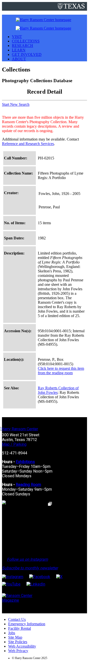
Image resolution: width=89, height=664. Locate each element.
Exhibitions (25, 461)
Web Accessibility (22, 646)
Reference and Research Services (28, 144)
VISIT (17, 37)
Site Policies (17, 642)
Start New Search (15, 104)
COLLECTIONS (26, 41)
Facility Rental (19, 628)
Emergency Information (26, 624)
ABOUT (19, 59)
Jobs (11, 633)
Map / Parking (14, 444)
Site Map (15, 637)
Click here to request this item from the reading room (61, 370)
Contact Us (17, 619)
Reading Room (28, 484)
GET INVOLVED (27, 54)
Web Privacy (18, 651)
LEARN (18, 50)
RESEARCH (22, 45)
